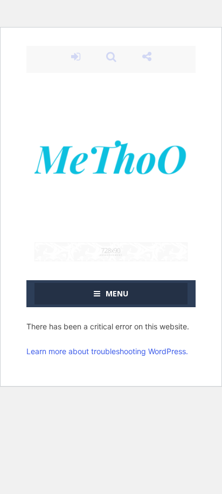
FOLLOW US (146, 56)
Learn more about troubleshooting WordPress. (107, 351)
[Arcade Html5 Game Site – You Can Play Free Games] (111, 156)
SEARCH (111, 56)
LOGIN (75, 56)
